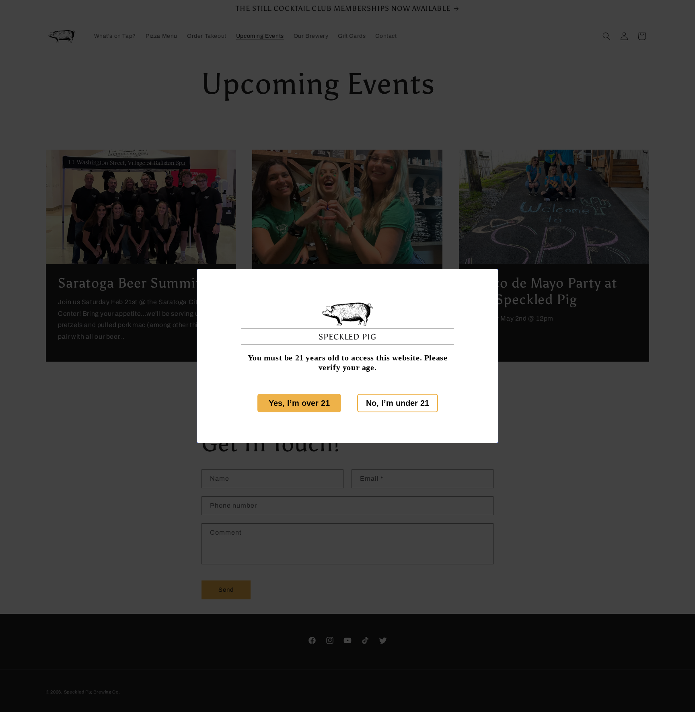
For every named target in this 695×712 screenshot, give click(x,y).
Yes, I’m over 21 (299, 403)
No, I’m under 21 (397, 403)
